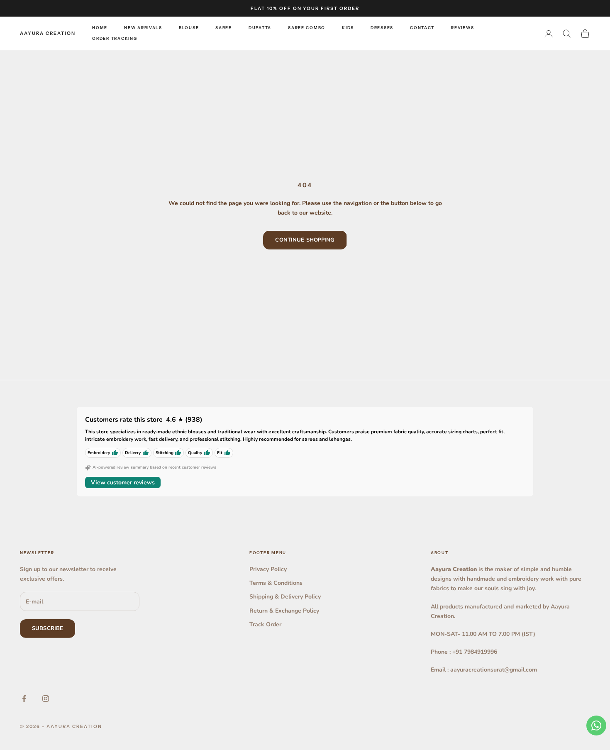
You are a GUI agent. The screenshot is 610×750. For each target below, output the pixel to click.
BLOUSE (189, 27)
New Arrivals (143, 27)
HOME (99, 27)
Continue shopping (304, 240)
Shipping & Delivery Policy (285, 597)
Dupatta (260, 27)
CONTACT (422, 27)
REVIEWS (462, 27)
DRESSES (382, 27)
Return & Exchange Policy (284, 611)
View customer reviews (123, 482)
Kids (348, 27)
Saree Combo (306, 27)
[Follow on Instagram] (45, 698)
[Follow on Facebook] (24, 698)
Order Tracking (114, 39)
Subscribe (47, 628)
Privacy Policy (268, 569)
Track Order (265, 624)
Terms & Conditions (276, 583)
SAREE (223, 27)
